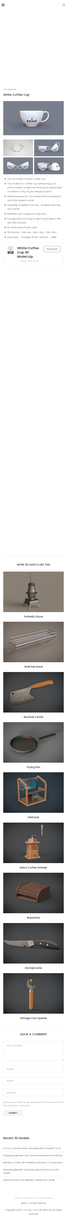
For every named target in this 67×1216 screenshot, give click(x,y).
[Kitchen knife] (33, 943)
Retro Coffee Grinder (33, 867)
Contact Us (29, 1197)
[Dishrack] (33, 792)
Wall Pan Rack (33, 667)
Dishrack (33, 817)
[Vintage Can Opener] (33, 993)
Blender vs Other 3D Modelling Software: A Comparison (33, 1162)
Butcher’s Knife (33, 717)
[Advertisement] (33, 45)
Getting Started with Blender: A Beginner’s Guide (29, 1179)
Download (52, 249)
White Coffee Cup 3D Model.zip (28, 252)
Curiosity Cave (30, 1209)
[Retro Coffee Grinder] (33, 843)
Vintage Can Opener (33, 1018)
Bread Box (33, 918)
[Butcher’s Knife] (33, 692)
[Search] (63, 5)
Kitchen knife (33, 968)
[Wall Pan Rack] (33, 642)
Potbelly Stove (33, 616)
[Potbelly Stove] (33, 592)
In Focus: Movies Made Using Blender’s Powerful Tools (32, 1148)
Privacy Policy (44, 1197)
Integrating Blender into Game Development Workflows (33, 1155)
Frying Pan (33, 767)
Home (18, 1197)
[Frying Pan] (33, 742)
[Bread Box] (33, 893)
